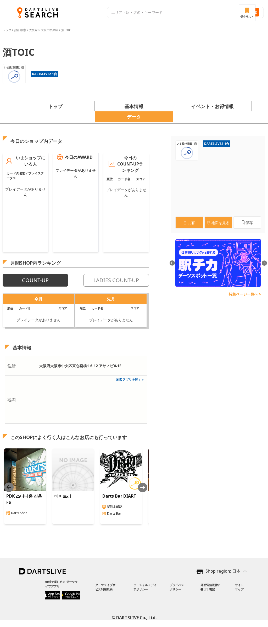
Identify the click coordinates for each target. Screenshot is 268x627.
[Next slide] (142, 487)
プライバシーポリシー (178, 587)
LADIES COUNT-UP (116, 280)
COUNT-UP (35, 280)
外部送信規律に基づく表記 (210, 587)
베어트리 (62, 496)
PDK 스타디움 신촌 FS (24, 499)
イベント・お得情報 (212, 106)
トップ (7, 30)
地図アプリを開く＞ (130, 379)
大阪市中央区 (49, 30)
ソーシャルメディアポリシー (145, 587)
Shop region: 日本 (223, 571)
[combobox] (174, 12)
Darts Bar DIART (119, 496)
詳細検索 (20, 30)
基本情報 (134, 106)
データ (134, 116)
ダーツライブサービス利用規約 (106, 587)
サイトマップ (239, 587)
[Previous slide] (9, 487)
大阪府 (33, 30)
